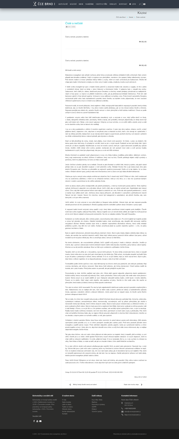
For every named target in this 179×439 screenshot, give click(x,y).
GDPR (94, 407)
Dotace (94, 409)
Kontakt (64, 414)
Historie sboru (67, 409)
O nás (64, 400)
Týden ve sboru (67, 407)
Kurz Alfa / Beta (97, 400)
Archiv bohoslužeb (68, 411)
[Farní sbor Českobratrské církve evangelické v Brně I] (44, 4)
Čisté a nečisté (74, 23)
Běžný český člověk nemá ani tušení (85, 384)
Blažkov (94, 402)
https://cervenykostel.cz (133, 415)
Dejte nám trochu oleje (131, 384)
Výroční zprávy (97, 411)
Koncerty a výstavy (98, 404)
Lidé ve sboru (66, 404)
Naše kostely (66, 402)
